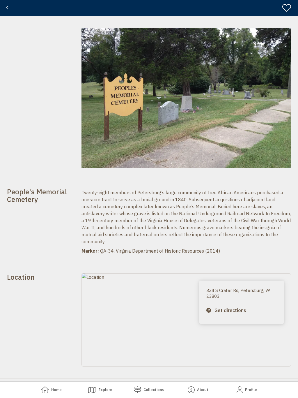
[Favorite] (289, 8)
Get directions (230, 310)
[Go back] (7, 7)
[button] (186, 98)
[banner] (149, 8)
